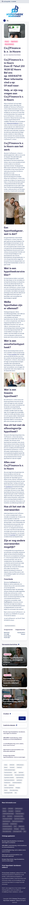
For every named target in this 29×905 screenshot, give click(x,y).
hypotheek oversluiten (9, 777)
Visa (16, 792)
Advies (5, 764)
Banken (5, 767)
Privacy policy (21, 898)
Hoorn (7, 41)
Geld (15, 772)
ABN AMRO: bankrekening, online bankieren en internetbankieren (12, 738)
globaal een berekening (12, 123)
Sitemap (14, 898)
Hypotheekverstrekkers (10, 625)
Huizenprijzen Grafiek (19, 775)
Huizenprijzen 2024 (8, 775)
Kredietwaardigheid (17, 782)
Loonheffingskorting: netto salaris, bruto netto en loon (13, 744)
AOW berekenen (20, 764)
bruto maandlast (13, 354)
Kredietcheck (7, 782)
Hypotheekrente (19, 777)
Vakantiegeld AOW (8, 792)
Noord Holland (9, 44)
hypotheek (12, 535)
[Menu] (7, 20)
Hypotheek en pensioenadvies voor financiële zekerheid (11, 681)
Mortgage (18, 787)
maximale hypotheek (8, 787)
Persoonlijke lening (14, 790)
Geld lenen (21, 772)
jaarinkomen (19, 780)
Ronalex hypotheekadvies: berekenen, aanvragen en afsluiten (13, 660)
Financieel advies (8, 772)
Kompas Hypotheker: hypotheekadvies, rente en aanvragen (13, 701)
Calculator (12, 767)
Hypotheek (14, 41)
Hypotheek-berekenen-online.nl (11, 872)
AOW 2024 (12, 764)
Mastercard (11, 785)
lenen (5, 785)
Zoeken (6, 714)
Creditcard (19, 767)
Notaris (5, 790)
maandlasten (8, 486)
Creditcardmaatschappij (9, 769)
